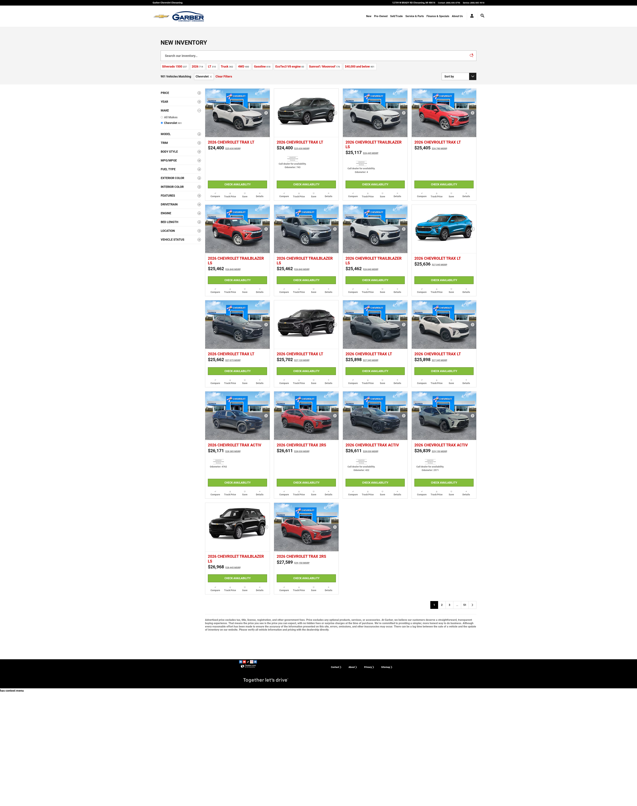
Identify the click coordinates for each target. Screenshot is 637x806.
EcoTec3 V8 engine (289, 66)
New (368, 16)
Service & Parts (414, 16)
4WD (243, 66)
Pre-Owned (381, 16)
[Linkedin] (255, 788)
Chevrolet (202, 76)
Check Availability (237, 184)
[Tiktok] (248, 788)
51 (464, 731)
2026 (197, 66)
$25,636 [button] (430, 289)
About (352, 793)
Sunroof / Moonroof (324, 66)
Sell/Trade (396, 16)
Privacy (368, 793)
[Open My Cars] (471, 16)
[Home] (161, 16)
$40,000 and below (359, 66)
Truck (227, 66)
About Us (457, 16)
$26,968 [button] (224, 667)
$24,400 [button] (224, 148)
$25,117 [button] (362, 152)
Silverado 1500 (174, 66)
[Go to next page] (472, 731)
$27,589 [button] (293, 663)
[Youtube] (244, 788)
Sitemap (385, 793)
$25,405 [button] (430, 148)
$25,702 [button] (293, 410)
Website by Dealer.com (248, 792)
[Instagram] (251, 788)
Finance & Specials (437, 16)
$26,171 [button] (224, 526)
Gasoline (262, 66)
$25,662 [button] (224, 410)
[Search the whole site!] (482, 15)
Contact (335, 793)
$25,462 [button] (224, 294)
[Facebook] (240, 788)
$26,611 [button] (293, 526)
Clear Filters (223, 76)
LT (212, 66)
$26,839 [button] (430, 526)
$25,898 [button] (362, 410)
